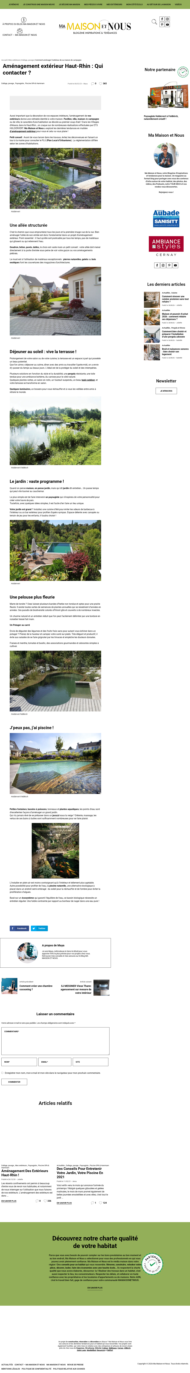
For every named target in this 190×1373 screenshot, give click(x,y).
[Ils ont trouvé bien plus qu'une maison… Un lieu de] (143, 1315)
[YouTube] (167, 24)
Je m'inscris (166, 391)
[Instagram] (167, 19)
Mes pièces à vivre (93, 4)
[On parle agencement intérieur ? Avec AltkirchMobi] (111, 1315)
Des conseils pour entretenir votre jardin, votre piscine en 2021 (80, 1173)
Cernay (120, 1348)
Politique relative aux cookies (69, 1369)
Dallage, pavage (27, 60)
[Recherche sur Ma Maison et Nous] (153, 21)
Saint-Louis (81, 1350)
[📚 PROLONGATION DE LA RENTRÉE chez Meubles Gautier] (15, 1315)
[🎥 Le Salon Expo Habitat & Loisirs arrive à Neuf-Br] (79, 1315)
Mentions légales (10, 1369)
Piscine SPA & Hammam (34, 83)
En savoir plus (8, 1201)
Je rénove (14, 4)
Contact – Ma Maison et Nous (20, 35)
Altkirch (127, 1348)
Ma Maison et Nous (56, 1365)
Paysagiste (19, 83)
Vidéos (178, 4)
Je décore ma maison (69, 4)
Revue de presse (75, 1365)
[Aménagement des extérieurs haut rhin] (27, 1138)
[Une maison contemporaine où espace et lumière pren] (47, 1315)
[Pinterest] (162, 24)
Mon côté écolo (134, 4)
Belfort (110, 1350)
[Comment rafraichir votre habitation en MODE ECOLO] (175, 1315)
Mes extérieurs (114, 4)
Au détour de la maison (159, 4)
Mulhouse (113, 1348)
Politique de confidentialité (36, 1369)
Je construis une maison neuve (39, 4)
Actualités (61, 1165)
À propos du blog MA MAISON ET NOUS (24, 24)
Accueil (4, 60)
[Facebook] (162, 19)
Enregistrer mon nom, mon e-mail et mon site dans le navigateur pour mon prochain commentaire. (53, 1073)
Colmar (105, 1348)
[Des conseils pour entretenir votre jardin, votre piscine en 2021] (83, 1138)
